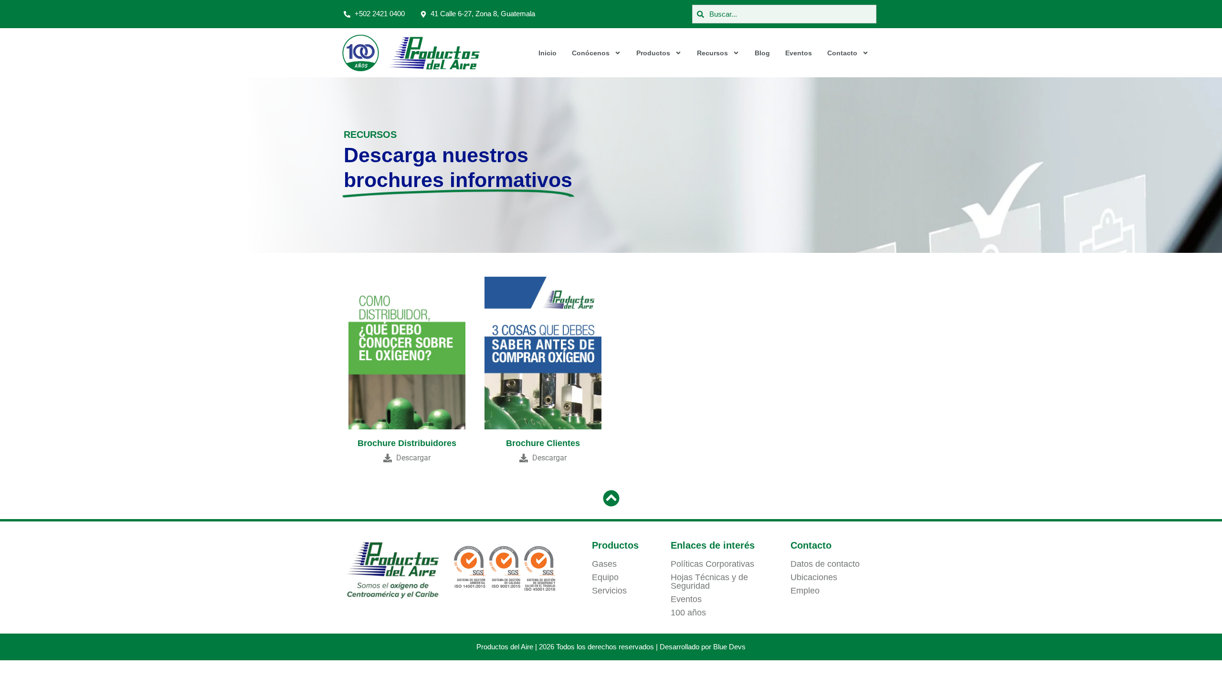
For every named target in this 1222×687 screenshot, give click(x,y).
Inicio (547, 53)
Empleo (805, 590)
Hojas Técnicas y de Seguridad (709, 581)
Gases (604, 564)
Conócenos (591, 53)
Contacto (842, 53)
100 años (688, 612)
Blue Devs (729, 647)
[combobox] (784, 14)
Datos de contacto (825, 564)
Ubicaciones (813, 577)
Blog (762, 53)
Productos (653, 53)
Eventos (798, 53)
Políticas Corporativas (712, 564)
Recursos (712, 53)
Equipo (605, 577)
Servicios (609, 590)
